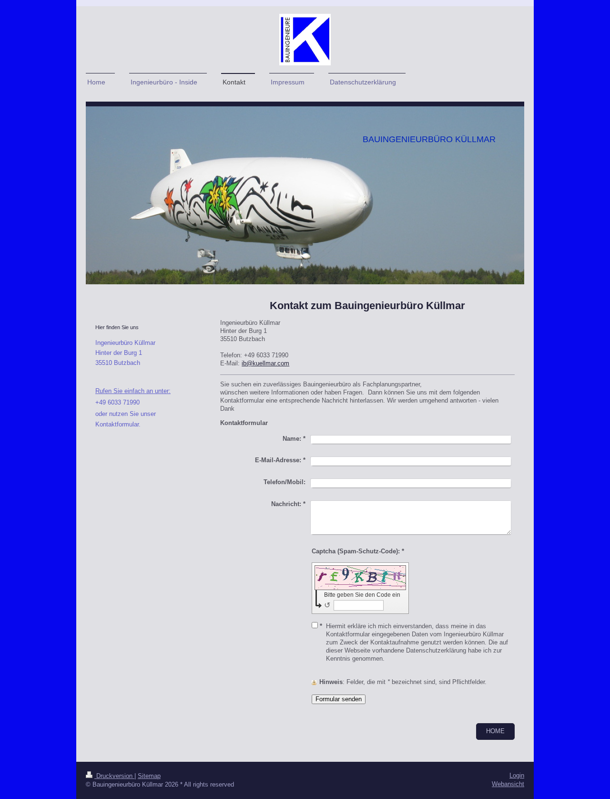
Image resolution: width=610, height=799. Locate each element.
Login (516, 775)
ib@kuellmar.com (265, 363)
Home (495, 731)
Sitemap (149, 775)
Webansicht (508, 784)
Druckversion (114, 775)
